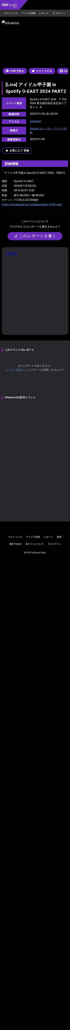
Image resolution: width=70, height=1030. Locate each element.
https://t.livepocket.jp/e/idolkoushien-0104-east (32, 204)
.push (9, 5)
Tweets (11, 253)
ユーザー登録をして (17, 369)
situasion (35, 121)
